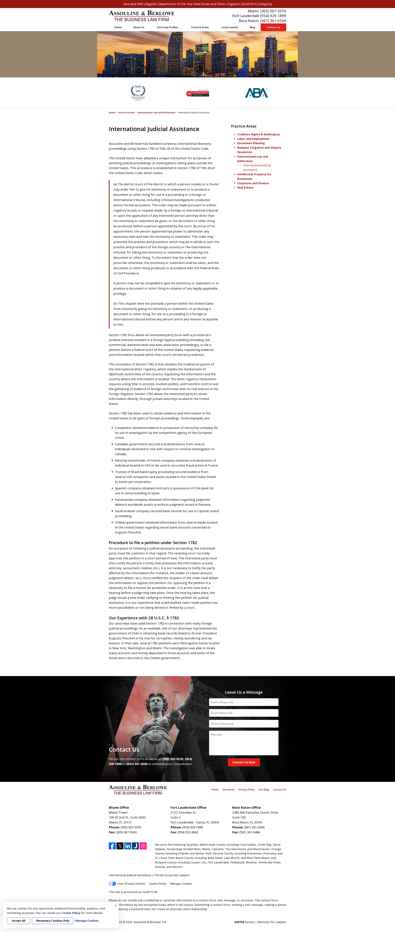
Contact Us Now (243, 762)
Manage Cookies (181, 883)
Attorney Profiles (167, 27)
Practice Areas (200, 27)
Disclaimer (228, 789)
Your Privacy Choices (131, 883)
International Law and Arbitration (156, 112)
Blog (252, 27)
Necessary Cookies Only (52, 920)
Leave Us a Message (244, 692)
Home (118, 27)
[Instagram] (143, 845)
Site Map (264, 789)
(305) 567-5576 (273, 10)
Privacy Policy (247, 789)
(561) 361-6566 (273, 20)
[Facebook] (112, 845)
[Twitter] (119, 845)
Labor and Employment (253, 139)
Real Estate (245, 187)
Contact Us (273, 27)
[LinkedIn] (127, 845)
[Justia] (135, 845)
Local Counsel (230, 27)
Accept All (18, 920)
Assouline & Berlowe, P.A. (150, 922)
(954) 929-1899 (273, 15)
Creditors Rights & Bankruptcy (258, 134)
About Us (138, 27)
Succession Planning (251, 143)
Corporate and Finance (253, 183)
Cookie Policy (157, 883)
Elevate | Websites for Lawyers (260, 922)
